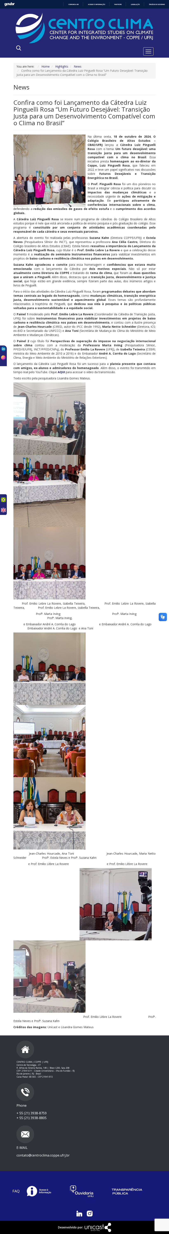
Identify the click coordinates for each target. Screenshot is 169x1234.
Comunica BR (73, 4)
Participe (118, 4)
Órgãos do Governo (157, 4)
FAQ (16, 1191)
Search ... (57, 49)
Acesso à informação (96, 4)
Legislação (135, 4)
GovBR (9, 4)
